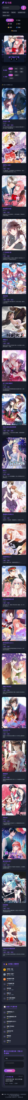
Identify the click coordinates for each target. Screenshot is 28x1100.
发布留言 (10, 1070)
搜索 (23, 8)
